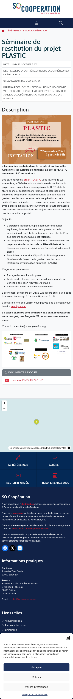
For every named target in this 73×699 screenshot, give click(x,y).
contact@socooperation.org (23, 599)
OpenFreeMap (17, 447)
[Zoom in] (4, 403)
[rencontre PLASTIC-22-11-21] (7, 380)
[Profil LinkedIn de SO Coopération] (20, 548)
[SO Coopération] (36, 8)
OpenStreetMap (58, 447)
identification (27, 504)
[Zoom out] (4, 408)
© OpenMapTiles (32, 447)
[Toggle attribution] (69, 448)
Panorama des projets (15, 625)
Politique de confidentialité (34, 694)
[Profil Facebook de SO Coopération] (5, 548)
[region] (36, 425)
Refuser (36, 677)
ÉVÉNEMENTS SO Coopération (27, 30)
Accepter (36, 667)
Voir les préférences (36, 686)
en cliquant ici (18, 306)
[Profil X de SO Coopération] (12, 548)
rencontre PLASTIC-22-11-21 (27, 380)
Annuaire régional (13, 621)
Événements (11, 630)
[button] (67, 637)
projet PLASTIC (32, 179)
